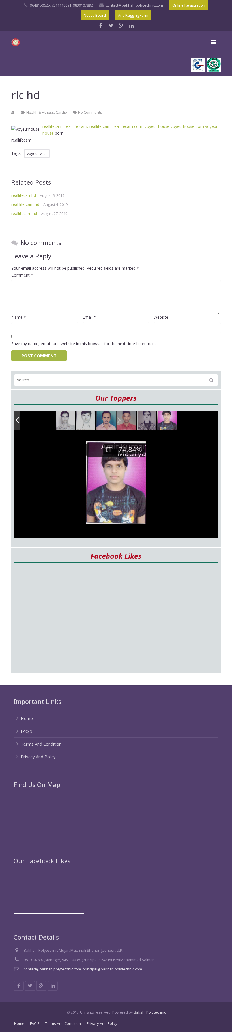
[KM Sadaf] (147, 421)
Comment (22, 275)
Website (161, 317)
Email (89, 317)
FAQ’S (26, 731)
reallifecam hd (24, 213)
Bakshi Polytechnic (150, 1012)
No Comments (90, 112)
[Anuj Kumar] (106, 421)
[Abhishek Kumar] (127, 420)
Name (18, 317)
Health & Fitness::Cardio (46, 112)
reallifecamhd (23, 195)
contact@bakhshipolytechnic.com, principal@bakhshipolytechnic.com (83, 969)
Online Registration (188, 5)
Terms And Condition (41, 744)
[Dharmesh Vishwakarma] (86, 421)
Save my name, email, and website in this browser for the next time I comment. (84, 343)
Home (27, 718)
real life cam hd (25, 204)
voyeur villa (37, 153)
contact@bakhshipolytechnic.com (134, 5)
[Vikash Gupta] (66, 421)
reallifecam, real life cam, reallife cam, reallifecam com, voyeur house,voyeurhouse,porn (123, 126)
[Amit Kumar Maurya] (167, 420)
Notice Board (95, 15)
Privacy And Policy (38, 756)
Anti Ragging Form (133, 15)
